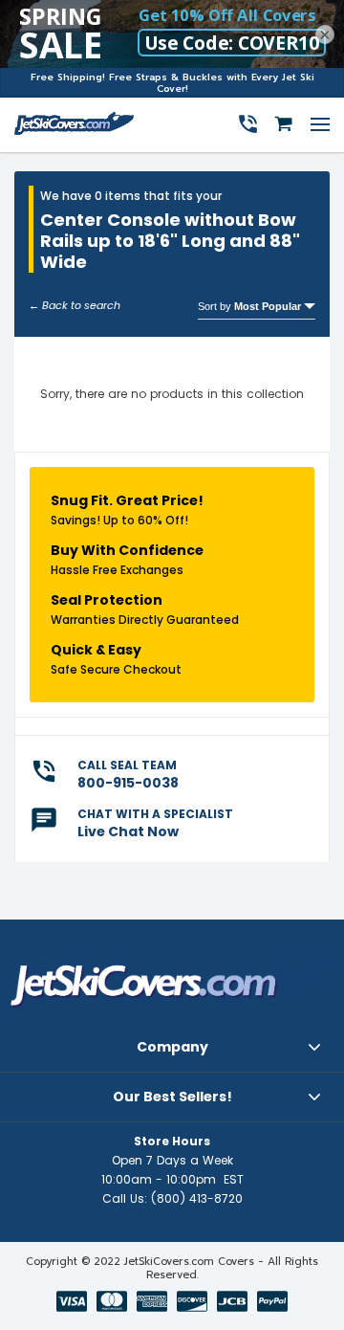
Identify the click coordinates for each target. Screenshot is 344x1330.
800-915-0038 (128, 782)
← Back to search (74, 305)
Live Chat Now (128, 831)
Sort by (249, 306)
